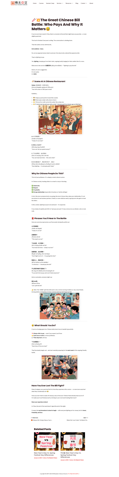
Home (34, 3)
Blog (77, 3)
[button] (62, 3)
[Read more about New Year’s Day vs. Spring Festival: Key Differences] (46, 441)
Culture (45, 458)
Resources (68, 3)
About (91, 3)
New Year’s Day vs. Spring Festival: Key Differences (44, 454)
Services (59, 3)
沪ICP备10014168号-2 (73, 473)
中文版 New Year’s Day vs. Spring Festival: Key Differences (71, 455)
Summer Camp (50, 3)
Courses (41, 3)
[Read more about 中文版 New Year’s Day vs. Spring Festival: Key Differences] (73, 441)
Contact (83, 3)
